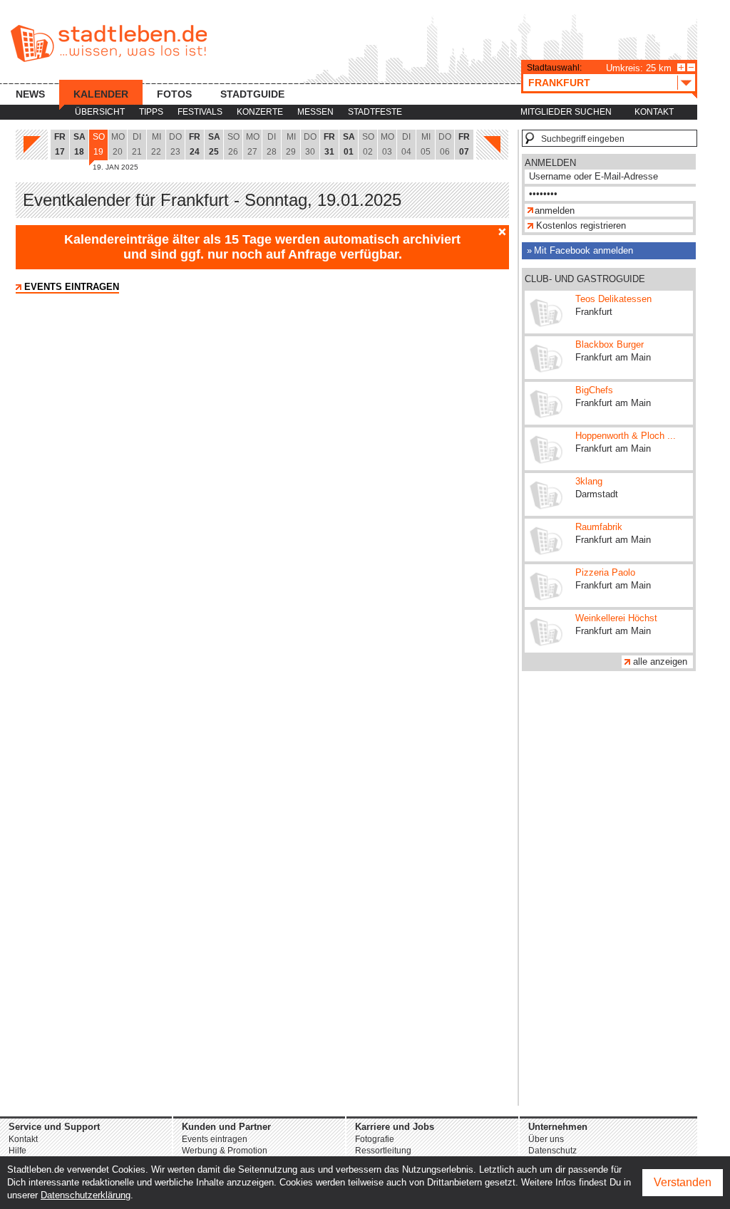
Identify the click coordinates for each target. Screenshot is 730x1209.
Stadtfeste (375, 112)
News (30, 94)
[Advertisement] (609, 892)
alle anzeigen (660, 661)
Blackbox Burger (609, 344)
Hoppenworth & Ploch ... (625, 435)
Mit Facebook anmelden (583, 250)
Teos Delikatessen (613, 299)
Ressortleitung (383, 1151)
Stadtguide (252, 94)
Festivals (200, 112)
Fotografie (374, 1139)
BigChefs (594, 390)
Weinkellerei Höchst (616, 618)
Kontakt (654, 112)
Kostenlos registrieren (581, 225)
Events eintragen (71, 286)
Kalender (100, 94)
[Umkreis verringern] (691, 67)
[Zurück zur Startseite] (109, 43)
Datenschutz (552, 1151)
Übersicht (100, 112)
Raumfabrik (598, 527)
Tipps (151, 112)
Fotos (174, 94)
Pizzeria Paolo (605, 572)
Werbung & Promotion (224, 1151)
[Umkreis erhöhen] (681, 67)
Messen (315, 112)
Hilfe (17, 1151)
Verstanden (682, 1182)
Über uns (546, 1139)
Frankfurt (559, 82)
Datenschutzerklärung (85, 1195)
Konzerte (260, 112)
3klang (588, 481)
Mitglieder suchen (566, 112)
